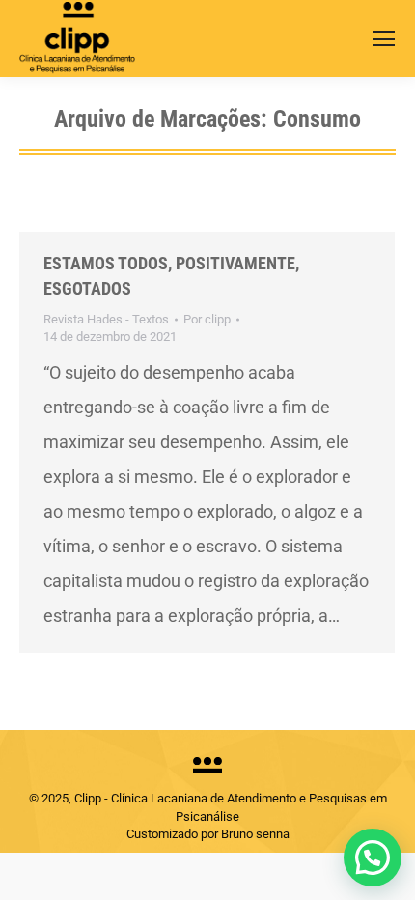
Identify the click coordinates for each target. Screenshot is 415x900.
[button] (372, 857)
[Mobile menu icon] (384, 38)
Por (207, 319)
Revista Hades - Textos (106, 319)
